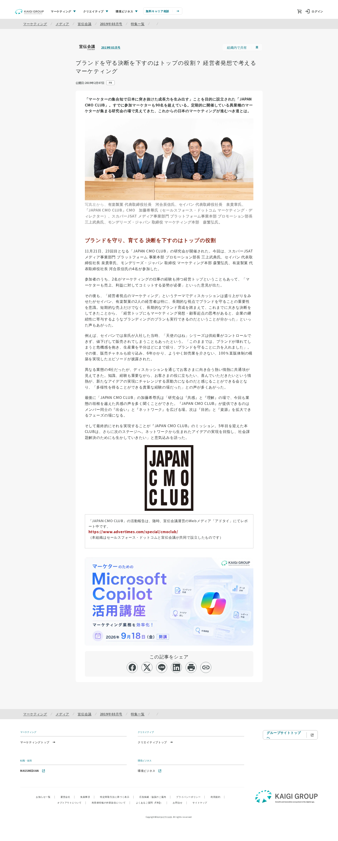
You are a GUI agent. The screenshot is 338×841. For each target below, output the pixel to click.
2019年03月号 (111, 23)
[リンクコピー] (206, 667)
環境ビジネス (146, 770)
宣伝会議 (84, 23)
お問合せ (180, 802)
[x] (147, 667)
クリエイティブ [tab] (93, 11)
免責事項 (87, 796)
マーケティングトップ (34, 742)
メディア (62, 23)
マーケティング (35, 23)
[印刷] (191, 667)
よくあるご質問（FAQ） (151, 802)
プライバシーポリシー (190, 796)
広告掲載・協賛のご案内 (155, 796)
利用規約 (218, 796)
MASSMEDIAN (29, 770)
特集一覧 (137, 23)
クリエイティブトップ (152, 742)
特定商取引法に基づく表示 (117, 796)
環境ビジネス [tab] (124, 11)
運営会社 (67, 796)
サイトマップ (199, 802)
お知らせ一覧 (45, 796)
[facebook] (132, 667)
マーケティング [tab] (61, 11)
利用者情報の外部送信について (111, 802)
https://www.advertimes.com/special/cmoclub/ (133, 531)
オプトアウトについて (71, 802)
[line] (162, 667)
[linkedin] (176, 667)
